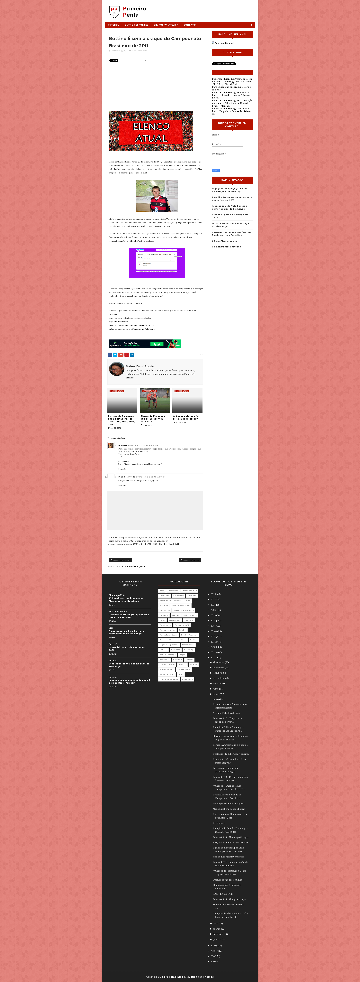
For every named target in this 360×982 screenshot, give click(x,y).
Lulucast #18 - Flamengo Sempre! (231, 837)
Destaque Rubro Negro (170, 600)
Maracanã (175, 650)
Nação (182, 655)
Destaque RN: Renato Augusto (229, 803)
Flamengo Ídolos (167, 630)
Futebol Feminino (189, 635)
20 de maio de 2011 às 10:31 (150, 477)
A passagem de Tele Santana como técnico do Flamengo (126, 632)
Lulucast (163, 650)
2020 (214, 609)
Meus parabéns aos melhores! (229, 808)
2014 (213, 641)
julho (216, 688)
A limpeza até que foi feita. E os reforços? (186, 417)
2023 (213, 594)
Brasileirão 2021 (189, 591)
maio (216, 699)
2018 (213, 620)
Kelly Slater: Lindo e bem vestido (230, 842)
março (217, 928)
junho (216, 694)
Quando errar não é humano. (228, 879)
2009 (214, 951)
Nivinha (122, 445)
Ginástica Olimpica (168, 640)
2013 (213, 646)
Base (162, 591)
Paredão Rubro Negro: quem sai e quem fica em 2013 (129, 616)
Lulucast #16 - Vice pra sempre (230, 899)
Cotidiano (192, 596)
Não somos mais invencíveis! (228, 856)
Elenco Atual (141, 51)
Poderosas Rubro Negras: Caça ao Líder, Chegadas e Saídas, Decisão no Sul (232, 111)
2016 (213, 631)
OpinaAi (189, 660)
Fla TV (162, 620)
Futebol (113, 25)
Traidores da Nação (169, 679)
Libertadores (188, 645)
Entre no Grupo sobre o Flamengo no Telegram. (132, 325)
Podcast (182, 664)
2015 (213, 636)
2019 (213, 615)
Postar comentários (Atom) (131, 566)
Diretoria (164, 605)
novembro (219, 667)
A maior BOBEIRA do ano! (226, 712)
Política (193, 664)
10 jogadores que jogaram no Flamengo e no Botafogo (126, 599)
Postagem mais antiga (190, 560)
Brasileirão (173, 591)
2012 (213, 652)
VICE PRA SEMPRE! (223, 893)
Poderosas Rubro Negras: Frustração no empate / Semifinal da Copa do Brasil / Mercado (232, 103)
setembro (218, 678)
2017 (213, 625)
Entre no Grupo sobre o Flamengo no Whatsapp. (132, 329)
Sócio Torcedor (167, 674)
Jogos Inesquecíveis (169, 645)
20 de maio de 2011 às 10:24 (143, 445)
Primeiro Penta (167, 669)
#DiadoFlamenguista (224, 241)
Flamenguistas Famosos (226, 247)
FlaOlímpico (165, 625)
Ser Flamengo (183, 669)
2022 (213, 599)
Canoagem (165, 596)
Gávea (183, 640)
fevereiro (218, 933)
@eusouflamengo (117, 241)
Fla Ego (175, 615)
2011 (213, 657)
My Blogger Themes (200, 977)
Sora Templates (172, 977)
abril (216, 923)
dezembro (219, 662)
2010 (213, 945)
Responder (122, 469)
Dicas (187, 600)
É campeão (187, 679)
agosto (217, 683)
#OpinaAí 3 (219, 822)
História (194, 640)
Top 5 (180, 674)
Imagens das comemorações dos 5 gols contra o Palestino (129, 681)
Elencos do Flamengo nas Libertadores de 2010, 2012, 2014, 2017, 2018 (121, 420)
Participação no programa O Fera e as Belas (231, 88)
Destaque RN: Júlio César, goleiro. (231, 753)
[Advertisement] (203, 9)
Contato (190, 25)
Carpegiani (178, 596)
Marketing (189, 650)
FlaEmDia (188, 620)
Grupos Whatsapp (166, 25)
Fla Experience (190, 615)
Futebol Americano (168, 635)
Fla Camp (164, 615)
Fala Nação (165, 610)
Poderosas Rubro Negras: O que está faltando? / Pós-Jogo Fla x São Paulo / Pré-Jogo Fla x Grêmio (232, 81)
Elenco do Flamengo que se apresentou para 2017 (153, 419)
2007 (213, 961)
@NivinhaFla (134, 241)
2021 (213, 604)
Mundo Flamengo (168, 655)
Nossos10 (177, 660)
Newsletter (164, 660)
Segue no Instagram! (118, 321)
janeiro (217, 939)
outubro (218, 672)
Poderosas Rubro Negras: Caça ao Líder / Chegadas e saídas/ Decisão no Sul (231, 95)
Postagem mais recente (120, 560)
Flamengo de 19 (182, 625)
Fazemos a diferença (184, 610)
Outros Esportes (136, 25)
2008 (214, 956)
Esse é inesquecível (181, 605)
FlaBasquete (175, 620)
